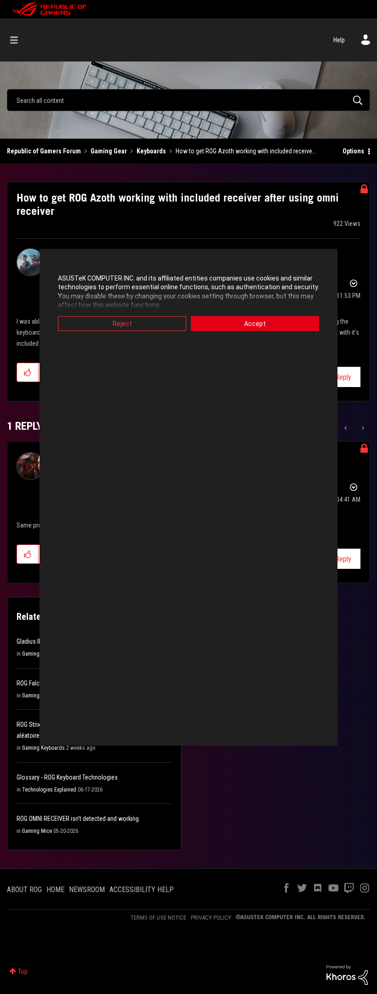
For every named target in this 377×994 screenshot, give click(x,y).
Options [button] (353, 151)
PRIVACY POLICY (211, 917)
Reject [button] (122, 323)
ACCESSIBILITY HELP (141, 889)
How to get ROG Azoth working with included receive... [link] (246, 151)
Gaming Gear (109, 151)
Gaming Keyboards (43, 748)
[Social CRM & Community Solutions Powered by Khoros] (347, 974)
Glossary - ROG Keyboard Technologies (67, 777)
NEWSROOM (87, 889)
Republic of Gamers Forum (44, 151)
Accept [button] (255, 323)
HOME (55, 889)
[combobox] (188, 100)
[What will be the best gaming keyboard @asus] (346, 428)
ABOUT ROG (24, 889)
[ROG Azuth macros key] (362, 428)
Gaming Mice (37, 654)
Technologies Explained (49, 789)
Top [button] (23, 971)
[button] (28, 372)
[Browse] (18, 39)
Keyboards (151, 151)
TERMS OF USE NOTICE (158, 917)
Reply (343, 377)
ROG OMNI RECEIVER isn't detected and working (78, 818)
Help (339, 40)
